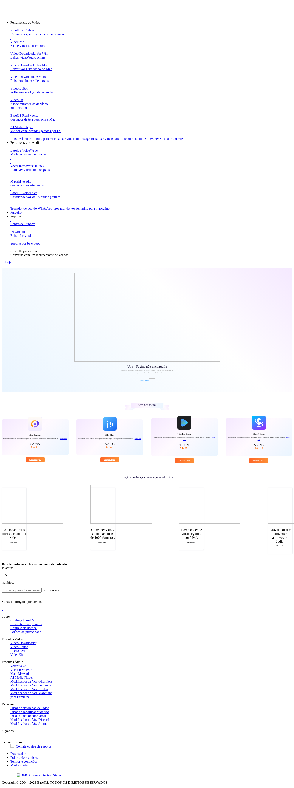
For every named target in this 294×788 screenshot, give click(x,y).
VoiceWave (18, 666)
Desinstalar (17, 753)
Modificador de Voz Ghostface (31, 681)
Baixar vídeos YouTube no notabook (119, 139)
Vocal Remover (20, 670)
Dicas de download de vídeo (29, 708)
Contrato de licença (23, 628)
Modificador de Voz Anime (28, 723)
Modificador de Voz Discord (29, 719)
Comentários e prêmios (26, 624)
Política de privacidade (25, 632)
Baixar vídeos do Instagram (75, 139)
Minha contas (19, 765)
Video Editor (19, 647)
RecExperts (18, 651)
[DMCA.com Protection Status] (39, 775)
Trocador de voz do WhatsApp (31, 208)
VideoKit (16, 654)
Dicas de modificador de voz (29, 712)
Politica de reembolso (24, 757)
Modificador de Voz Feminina (30, 685)
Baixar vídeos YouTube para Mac (33, 139)
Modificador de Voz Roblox (29, 689)
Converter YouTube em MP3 (164, 139)
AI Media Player (21, 677)
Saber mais (63, 438)
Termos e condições (23, 761)
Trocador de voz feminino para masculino (81, 208)
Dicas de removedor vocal (28, 716)
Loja (7, 262)
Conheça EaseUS (22, 620)
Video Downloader (23, 643)
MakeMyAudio (20, 673)
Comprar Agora (35, 460)
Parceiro (16, 212)
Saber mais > (14, 542)
